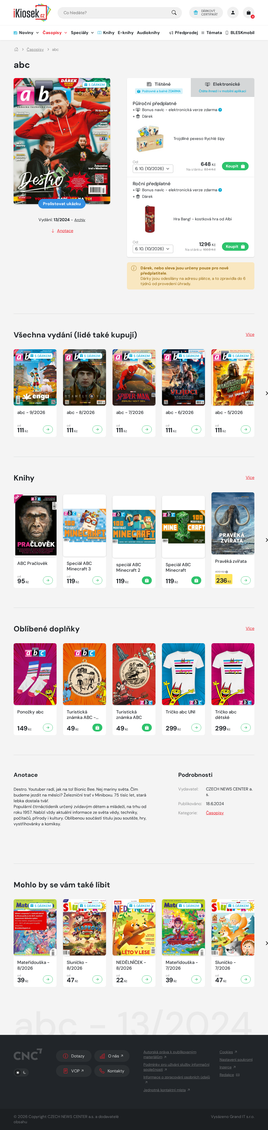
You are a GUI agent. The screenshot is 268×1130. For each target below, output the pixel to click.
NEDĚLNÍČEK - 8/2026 (131, 965)
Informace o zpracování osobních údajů (176, 1077)
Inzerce (226, 1067)
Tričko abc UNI (180, 712)
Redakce (227, 1074)
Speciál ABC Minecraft (178, 567)
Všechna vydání (75, 335)
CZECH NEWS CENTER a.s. (71, 1116)
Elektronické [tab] (222, 87)
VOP (75, 1071)
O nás (113, 1056)
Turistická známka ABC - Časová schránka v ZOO (84, 714)
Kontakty (116, 1071)
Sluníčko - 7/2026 (225, 965)
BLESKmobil (242, 32)
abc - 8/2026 (81, 412)
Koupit (232, 166)
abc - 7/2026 (130, 412)
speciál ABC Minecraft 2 (128, 567)
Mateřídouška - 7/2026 (182, 965)
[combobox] (120, 12)
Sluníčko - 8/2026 (77, 965)
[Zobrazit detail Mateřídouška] (48, 979)
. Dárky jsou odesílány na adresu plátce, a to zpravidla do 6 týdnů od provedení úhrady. (193, 275)
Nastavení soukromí (236, 1059)
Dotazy (78, 1056)
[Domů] (16, 50)
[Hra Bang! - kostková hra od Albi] (150, 219)
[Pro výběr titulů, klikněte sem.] (174, 12)
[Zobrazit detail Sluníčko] (97, 979)
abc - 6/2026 (180, 412)
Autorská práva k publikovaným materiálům (169, 1054)
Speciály (79, 32)
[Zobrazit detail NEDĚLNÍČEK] (147, 979)
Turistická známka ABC (129, 714)
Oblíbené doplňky (47, 629)
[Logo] (32, 12)
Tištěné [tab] (161, 87)
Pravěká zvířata (231, 561)
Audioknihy (148, 32)
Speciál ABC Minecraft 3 (79, 566)
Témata (214, 32)
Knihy (109, 32)
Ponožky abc (30, 712)
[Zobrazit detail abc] (48, 429)
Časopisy (52, 32)
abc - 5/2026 (229, 412)
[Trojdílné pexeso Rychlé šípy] (150, 138)
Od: (136, 162)
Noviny (26, 32)
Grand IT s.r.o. (242, 1116)
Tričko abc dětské (226, 714)
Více (250, 334)
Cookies (226, 1052)
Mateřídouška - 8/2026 (33, 965)
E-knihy (126, 32)
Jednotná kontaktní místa (164, 1090)
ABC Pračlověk (32, 563)
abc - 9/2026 (31, 412)
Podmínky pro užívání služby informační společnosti (176, 1067)
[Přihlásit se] (233, 12)
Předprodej (186, 32)
